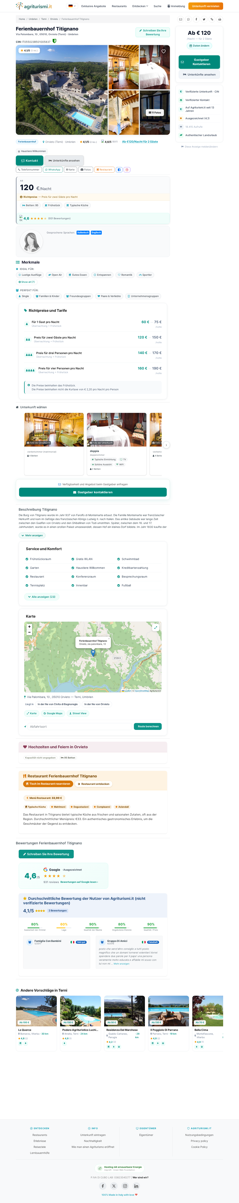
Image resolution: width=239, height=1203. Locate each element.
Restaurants (119, 6)
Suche (157, 6)
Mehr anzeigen (121, 963)
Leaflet (127, 690)
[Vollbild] (155, 627)
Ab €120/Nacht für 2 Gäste (140, 141)
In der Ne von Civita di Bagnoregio (58, 704)
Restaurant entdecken (95, 783)
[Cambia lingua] (72, 6)
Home (22, 19)
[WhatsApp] (188, 19)
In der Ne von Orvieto (96, 704)
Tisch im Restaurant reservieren (49, 783)
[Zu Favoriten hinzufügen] (163, 51)
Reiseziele (40, 1146)
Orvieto (54, 19)
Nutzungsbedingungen (199, 1134)
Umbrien (33, 19)
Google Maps (54, 713)
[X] (204, 19)
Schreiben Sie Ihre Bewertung (154, 32)
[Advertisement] (119, 1087)
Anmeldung (178, 6)
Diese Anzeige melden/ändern (201, 146)
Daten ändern (201, 45)
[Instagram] (127, 169)
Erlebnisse (40, 1140)
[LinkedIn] (136, 1186)
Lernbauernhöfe (39, 1152)
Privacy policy (199, 1140)
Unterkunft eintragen (93, 1134)
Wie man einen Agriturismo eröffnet (93, 1146)
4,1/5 (89, 141)
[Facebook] (196, 19)
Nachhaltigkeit (93, 1140)
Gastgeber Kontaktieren (201, 62)
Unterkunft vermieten (205, 6)
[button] (93, 653)
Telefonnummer (30, 169)
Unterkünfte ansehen (66, 160)
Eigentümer (146, 1134)
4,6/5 (111, 141)
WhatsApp (54, 169)
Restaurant (106, 169)
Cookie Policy (199, 1146)
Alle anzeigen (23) (43, 596)
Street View (79, 713)
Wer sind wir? (140, 1177)
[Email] (180, 19)
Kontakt (32, 160)
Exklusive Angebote (93, 6)
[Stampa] (219, 19)
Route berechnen (148, 726)
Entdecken (138, 6)
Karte (72, 169)
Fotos (87, 169)
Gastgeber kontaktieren (95, 492)
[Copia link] (212, 19)
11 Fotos (156, 112)
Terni (43, 19)
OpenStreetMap (142, 690)
